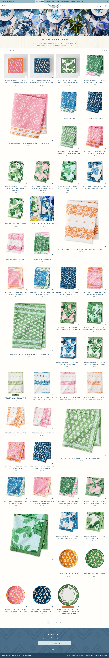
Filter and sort (9, 50)
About (12, 6)
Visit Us (8, 655)
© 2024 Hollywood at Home (73, 655)
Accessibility (28, 655)
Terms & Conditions (85, 655)
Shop (4, 6)
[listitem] (7, 1)
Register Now (54, 643)
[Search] (97, 6)
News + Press (21, 655)
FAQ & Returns (14, 655)
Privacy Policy (94, 655)
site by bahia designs (102, 655)
